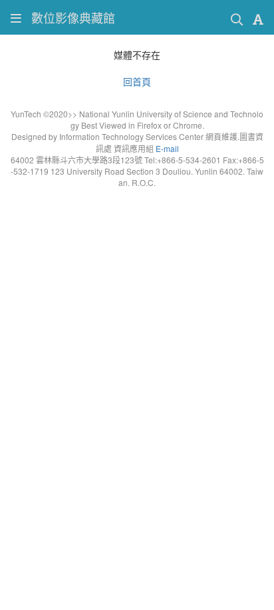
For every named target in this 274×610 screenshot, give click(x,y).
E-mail (167, 148)
